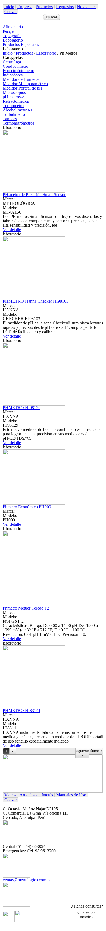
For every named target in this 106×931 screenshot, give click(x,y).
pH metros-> (13, 96)
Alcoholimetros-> (18, 110)
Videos (10, 795)
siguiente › (82, 753)
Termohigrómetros (18, 123)
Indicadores (13, 75)
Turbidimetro (14, 114)
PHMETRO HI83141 (21, 710)
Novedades (86, 6)
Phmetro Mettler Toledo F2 (26, 608)
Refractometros (16, 101)
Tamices (10, 118)
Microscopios (14, 92)
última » (96, 751)
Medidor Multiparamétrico (25, 83)
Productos (44, 6)
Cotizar (10, 11)
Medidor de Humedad (21, 79)
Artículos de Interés (36, 795)
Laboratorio (13, 40)
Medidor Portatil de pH (22, 88)
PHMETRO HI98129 (21, 407)
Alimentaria (13, 27)
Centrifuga (12, 62)
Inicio (9, 6)
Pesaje (8, 31)
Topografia (12, 35)
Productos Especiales (21, 44)
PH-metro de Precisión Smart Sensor (34, 194)
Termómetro (13, 105)
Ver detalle (12, 229)
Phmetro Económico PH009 (27, 506)
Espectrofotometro (18, 70)
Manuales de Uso (71, 795)
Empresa (24, 6)
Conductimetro (15, 66)
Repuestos (65, 6)
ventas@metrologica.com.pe (27, 879)
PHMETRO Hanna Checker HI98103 (35, 301)
